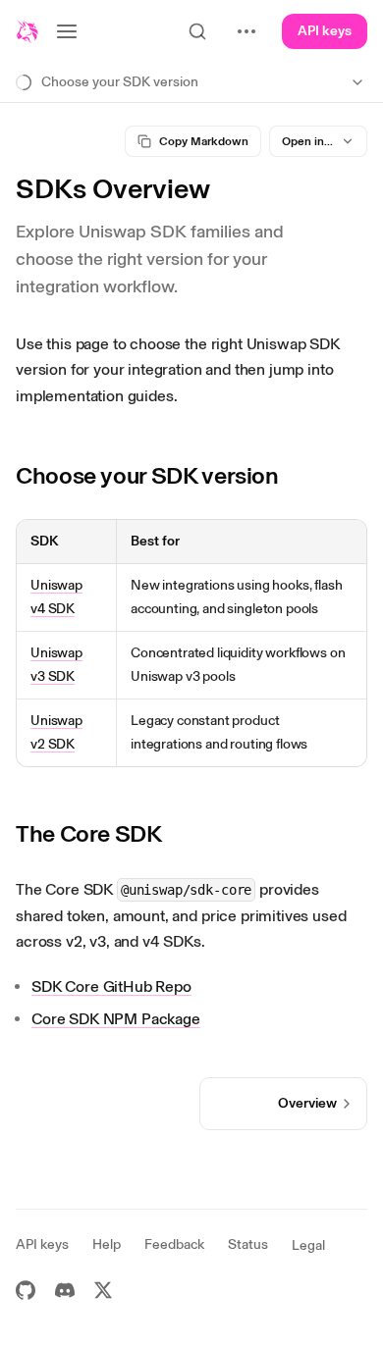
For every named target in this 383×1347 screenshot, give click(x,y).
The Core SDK (89, 833)
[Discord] (65, 1290)
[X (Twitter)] (103, 1290)
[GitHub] (25, 1290)
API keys (325, 31)
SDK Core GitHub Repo (111, 986)
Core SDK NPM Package (115, 1019)
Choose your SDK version (147, 475)
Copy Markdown (203, 141)
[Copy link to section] (294, 476)
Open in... (307, 141)
